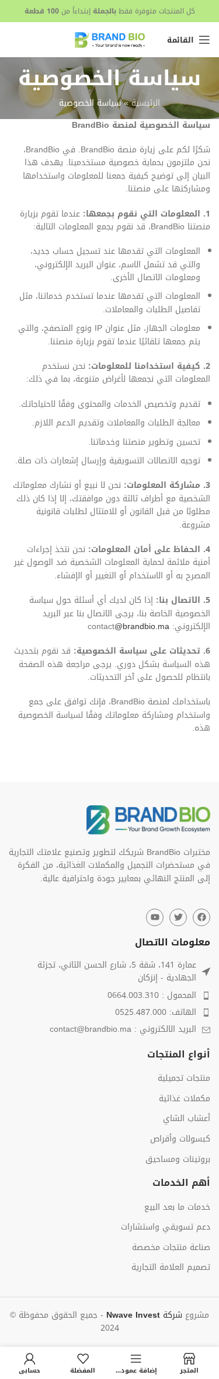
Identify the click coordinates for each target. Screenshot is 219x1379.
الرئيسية (145, 103)
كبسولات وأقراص (180, 1139)
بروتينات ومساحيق (177, 1159)
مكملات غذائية (184, 1099)
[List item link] (109, 995)
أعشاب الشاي (186, 1119)
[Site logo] (110, 40)
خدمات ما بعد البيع (177, 1207)
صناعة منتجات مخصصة (171, 1248)
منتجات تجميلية (184, 1078)
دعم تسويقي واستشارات (165, 1227)
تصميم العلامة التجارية (170, 1267)
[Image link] (148, 821)
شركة (144, 1315)
